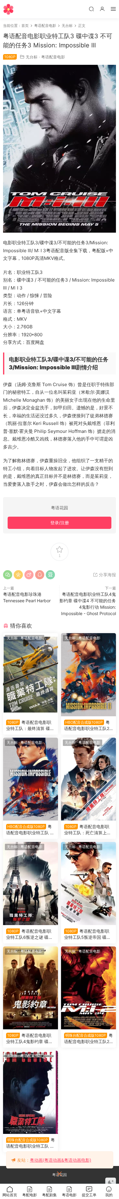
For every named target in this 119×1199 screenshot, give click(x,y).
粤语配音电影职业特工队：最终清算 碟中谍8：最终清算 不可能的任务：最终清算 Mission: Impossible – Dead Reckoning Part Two (30, 726)
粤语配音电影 (53, 56)
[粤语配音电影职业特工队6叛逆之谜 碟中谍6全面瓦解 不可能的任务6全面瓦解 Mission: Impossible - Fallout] (30, 883)
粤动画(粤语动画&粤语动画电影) (60, 1160)
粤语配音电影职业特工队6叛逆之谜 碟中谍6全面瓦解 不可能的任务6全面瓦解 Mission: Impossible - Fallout (29, 934)
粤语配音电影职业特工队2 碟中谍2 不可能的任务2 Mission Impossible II (87, 726)
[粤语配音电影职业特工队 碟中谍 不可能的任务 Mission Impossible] (30, 779)
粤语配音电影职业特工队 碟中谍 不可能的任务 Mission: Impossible (30, 1143)
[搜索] (91, 9)
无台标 (32, 56)
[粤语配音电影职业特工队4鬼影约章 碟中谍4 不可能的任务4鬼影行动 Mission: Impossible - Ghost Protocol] (30, 988)
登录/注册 (59, 522)
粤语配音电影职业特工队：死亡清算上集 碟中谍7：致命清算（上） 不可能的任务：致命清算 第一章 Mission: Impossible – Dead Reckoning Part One (88, 830)
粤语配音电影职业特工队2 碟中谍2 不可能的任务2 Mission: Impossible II (88, 1039)
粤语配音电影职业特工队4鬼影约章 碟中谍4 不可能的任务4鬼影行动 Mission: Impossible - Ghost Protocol (30, 1039)
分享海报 (107, 574)
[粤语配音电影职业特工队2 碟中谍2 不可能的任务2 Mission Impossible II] (88, 674)
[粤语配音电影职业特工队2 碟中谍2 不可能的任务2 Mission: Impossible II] (88, 988)
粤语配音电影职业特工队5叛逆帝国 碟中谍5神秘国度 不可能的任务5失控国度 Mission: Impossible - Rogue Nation (88, 934)
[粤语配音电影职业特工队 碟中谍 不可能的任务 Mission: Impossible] (30, 1092)
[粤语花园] (8, 9)
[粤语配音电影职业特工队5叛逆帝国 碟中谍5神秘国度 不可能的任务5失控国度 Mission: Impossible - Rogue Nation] (88, 883)
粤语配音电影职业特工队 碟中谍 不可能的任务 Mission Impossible (30, 830)
